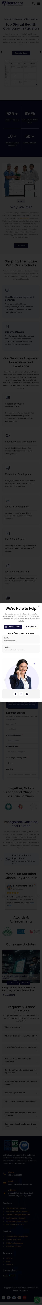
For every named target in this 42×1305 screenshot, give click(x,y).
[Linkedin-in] (26, 694)
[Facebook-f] (15, 694)
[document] (21, 652)
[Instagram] (21, 694)
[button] (39, 606)
